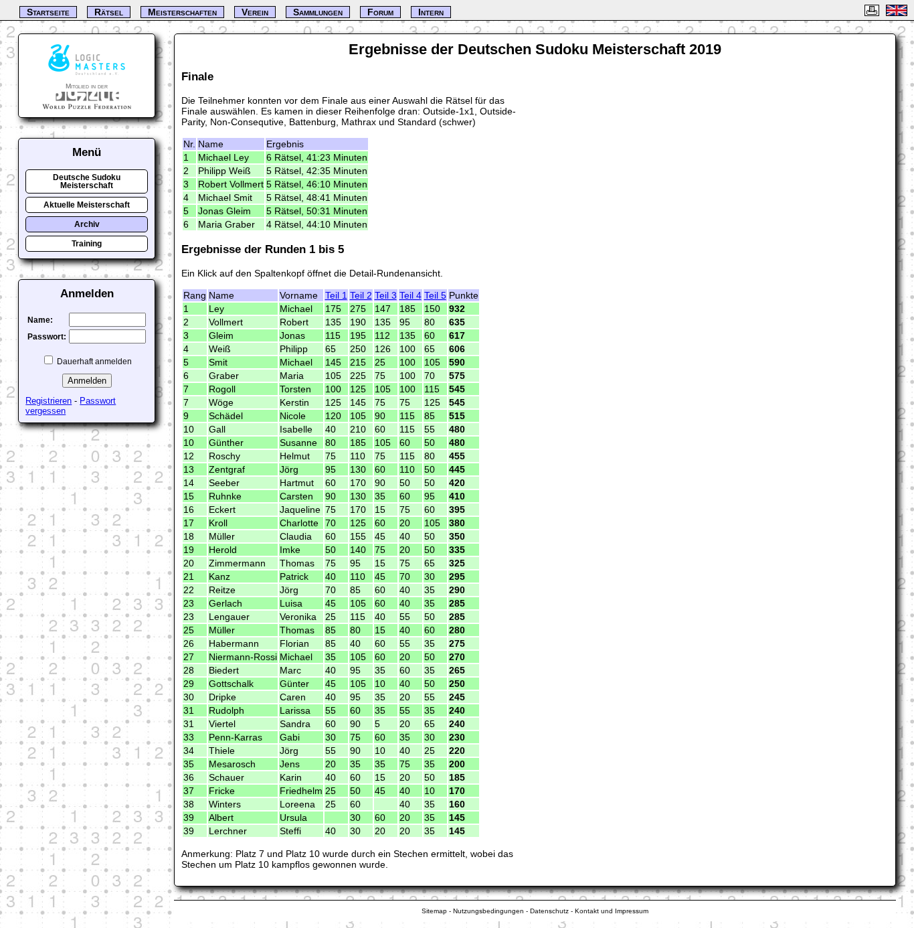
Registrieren (48, 401)
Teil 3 (386, 295)
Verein (255, 12)
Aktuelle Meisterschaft (86, 205)
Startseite (48, 12)
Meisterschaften (182, 12)
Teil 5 (435, 295)
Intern (431, 12)
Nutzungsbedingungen (488, 911)
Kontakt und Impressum (611, 911)
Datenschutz (549, 911)
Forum (380, 12)
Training (87, 244)
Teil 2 (361, 295)
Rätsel (108, 12)
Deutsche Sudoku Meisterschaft (86, 181)
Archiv (87, 224)
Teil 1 (336, 295)
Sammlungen (318, 12)
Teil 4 (410, 295)
